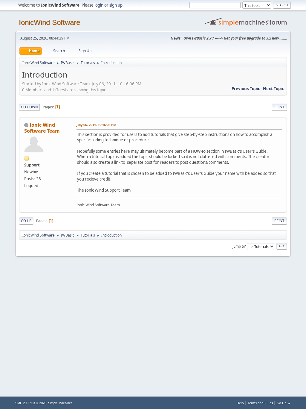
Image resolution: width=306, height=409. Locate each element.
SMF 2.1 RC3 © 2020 (30, 403)
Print (279, 107)
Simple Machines (60, 403)
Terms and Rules (260, 403)
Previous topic (246, 88)
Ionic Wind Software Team (42, 128)
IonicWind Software (49, 22)
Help (240, 403)
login (98, 5)
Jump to (238, 246)
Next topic (273, 88)
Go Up (26, 221)
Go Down (29, 107)
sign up (116, 5)
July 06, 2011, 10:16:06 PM (96, 124)
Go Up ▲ (284, 403)
